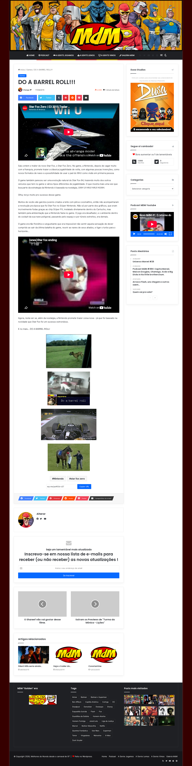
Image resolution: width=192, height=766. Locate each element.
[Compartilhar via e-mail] (86, 98)
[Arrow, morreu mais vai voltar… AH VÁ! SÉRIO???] (167, 721)
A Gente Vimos (108, 55)
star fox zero (78, 478)
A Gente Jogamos (65, 55)
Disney (110, 707)
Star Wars (95, 731)
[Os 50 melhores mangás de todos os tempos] (149, 711)
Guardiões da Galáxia (80, 716)
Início (22, 70)
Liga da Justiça (108, 721)
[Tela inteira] (170, 234)
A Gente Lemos (87, 55)
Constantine (94, 666)
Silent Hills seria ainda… (30, 666)
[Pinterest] (65, 98)
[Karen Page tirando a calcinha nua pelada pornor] (149, 721)
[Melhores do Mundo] (96, 25)
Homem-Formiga (78, 721)
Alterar (41, 514)
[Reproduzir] (134, 234)
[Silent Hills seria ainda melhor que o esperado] (33, 654)
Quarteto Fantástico (80, 731)
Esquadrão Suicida (79, 711)
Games (29, 70)
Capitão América (91, 702)
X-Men (108, 735)
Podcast (44, 55)
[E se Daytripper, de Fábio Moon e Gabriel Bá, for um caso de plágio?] (167, 711)
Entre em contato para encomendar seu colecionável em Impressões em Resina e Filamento (152, 79)
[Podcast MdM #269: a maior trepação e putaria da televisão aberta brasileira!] (167, 700)
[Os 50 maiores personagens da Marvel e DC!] (132, 699)
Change (26, 90)
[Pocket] (79, 98)
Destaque (99, 707)
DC (113, 702)
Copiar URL (84, 486)
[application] (152, 224)
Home (32, 55)
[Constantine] (103, 654)
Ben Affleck (76, 702)
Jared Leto (93, 721)
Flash (93, 711)
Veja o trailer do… (62, 666)
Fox (100, 711)
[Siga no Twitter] (30, 90)
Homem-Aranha (99, 716)
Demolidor (88, 707)
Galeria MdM (128, 55)
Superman (107, 731)
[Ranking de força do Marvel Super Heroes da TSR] (149, 699)
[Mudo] (165, 234)
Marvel (75, 726)
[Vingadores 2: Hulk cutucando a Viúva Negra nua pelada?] (132, 711)
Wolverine (97, 735)
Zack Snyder (77, 740)
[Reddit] (72, 98)
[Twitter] (41, 518)
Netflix (102, 726)
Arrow (74, 697)
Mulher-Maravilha (89, 726)
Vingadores (85, 735)
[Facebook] (38, 518)
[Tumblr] (59, 98)
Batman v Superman (99, 697)
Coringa (105, 702)
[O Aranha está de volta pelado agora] (132, 721)
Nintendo (59, 478)
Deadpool (76, 707)
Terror (74, 735)
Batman (84, 697)
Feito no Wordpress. (83, 756)
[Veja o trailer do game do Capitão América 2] (68, 654)
